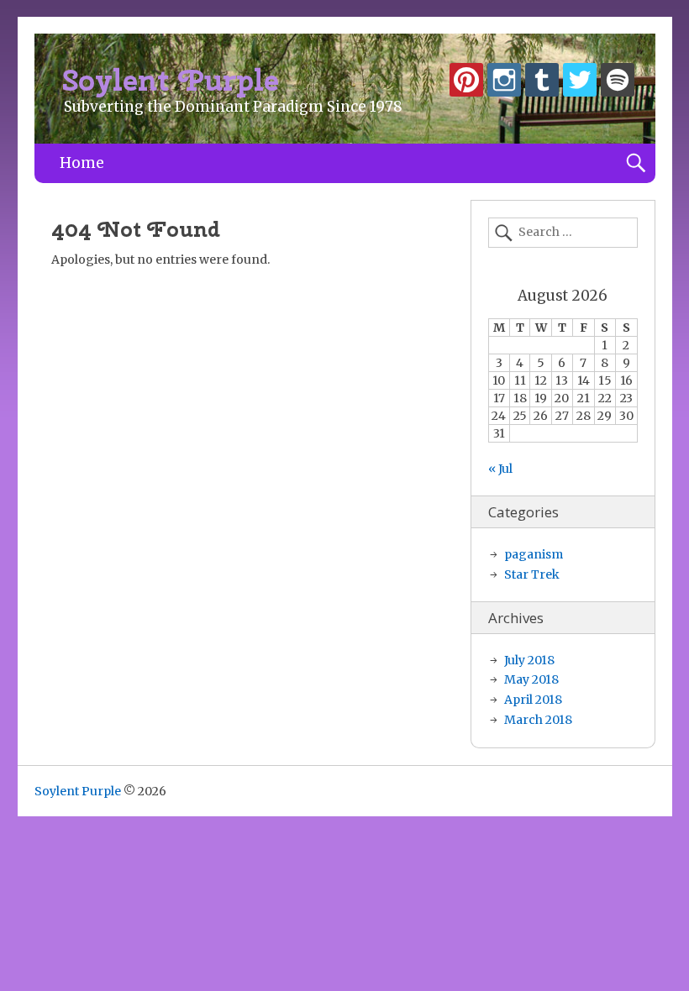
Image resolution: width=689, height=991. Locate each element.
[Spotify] (617, 83)
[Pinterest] (466, 83)
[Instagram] (504, 83)
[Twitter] (580, 83)
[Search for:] (563, 233)
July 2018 (529, 660)
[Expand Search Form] (635, 163)
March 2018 (538, 719)
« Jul (500, 468)
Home (82, 163)
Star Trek (532, 574)
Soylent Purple (171, 80)
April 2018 (533, 699)
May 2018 (531, 679)
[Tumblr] (542, 83)
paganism (533, 554)
